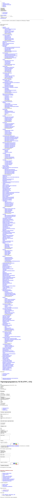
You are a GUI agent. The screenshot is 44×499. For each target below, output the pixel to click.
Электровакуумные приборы (8, 94)
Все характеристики (4, 405)
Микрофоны (7, 89)
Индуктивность (7, 84)
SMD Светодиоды (8, 201)
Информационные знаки (7, 273)
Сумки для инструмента (7, 348)
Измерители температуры (9, 329)
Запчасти (4, 27)
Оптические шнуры (8, 259)
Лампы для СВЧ (8, 32)
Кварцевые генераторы (9, 86)
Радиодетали (5, 45)
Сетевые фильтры (6, 166)
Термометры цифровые (9, 147)
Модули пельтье (5, 165)
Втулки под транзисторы (7, 266)
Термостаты (5, 176)
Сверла (4, 352)
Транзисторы (5, 66)
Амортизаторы (5, 264)
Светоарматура (5, 226)
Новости (4, 5)
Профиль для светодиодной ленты (9, 222)
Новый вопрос (3, 451)
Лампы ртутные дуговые (9, 212)
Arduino (4, 183)
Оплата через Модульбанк (7, 476)
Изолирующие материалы (7, 290)
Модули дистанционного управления (9, 185)
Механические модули (7, 190)
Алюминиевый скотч (6, 323)
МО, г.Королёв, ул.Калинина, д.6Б (9, 494)
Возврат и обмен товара (7, 473)
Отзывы (4, 408)
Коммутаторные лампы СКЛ (10, 208)
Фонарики (4, 229)
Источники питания (6, 231)
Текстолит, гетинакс (6, 316)
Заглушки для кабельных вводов (8, 270)
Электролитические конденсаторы (11, 53)
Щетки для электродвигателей (8, 43)
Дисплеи (4, 214)
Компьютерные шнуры (9, 258)
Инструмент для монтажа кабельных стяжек (13, 339)
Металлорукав (7, 311)
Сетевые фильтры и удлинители (8, 262)
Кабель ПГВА (7, 246)
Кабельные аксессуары (7, 308)
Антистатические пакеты (7, 361)
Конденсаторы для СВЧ (9, 31)
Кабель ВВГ (7, 245)
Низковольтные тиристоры (10, 75)
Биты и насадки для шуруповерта (9, 351)
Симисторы (7, 73)
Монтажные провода (8, 250)
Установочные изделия (7, 263)
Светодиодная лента (6, 227)
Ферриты (6, 151)
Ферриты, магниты (6, 149)
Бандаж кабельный (8, 309)
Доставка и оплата (6, 3)
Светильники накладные (7, 225)
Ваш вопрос (2, 456)
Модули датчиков (6, 191)
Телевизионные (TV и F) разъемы (11, 104)
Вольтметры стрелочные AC (10, 145)
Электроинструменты (7, 344)
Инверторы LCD (8, 36)
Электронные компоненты (7, 101)
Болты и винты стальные (9, 300)
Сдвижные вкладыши (9, 313)
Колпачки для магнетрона (9, 30)
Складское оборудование (7, 360)
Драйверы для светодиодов (8, 236)
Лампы (4, 207)
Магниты (6, 150)
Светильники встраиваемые (8, 224)
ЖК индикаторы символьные (10, 216)
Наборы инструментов (7, 347)
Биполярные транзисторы (9, 67)
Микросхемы (7, 80)
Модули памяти (5, 196)
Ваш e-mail (2, 454)
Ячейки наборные (6, 368)
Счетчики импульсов (8, 162)
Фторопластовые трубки (7, 318)
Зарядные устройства (6, 237)
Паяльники (7, 335)
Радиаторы (5, 284)
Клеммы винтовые (8, 118)
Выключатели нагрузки (7, 179)
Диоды (4, 59)
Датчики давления (8, 132)
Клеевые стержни (6, 321)
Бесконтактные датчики (9, 130)
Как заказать (5, 374)
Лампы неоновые (8, 211)
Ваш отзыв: (2, 435)
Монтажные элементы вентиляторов (11, 140)
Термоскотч (5, 322)
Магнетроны (7, 98)
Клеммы (4, 115)
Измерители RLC (8, 327)
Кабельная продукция (7, 241)
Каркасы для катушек (6, 276)
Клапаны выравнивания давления (9, 277)
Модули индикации (6, 195)
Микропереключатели (9, 111)
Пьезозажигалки (6, 358)
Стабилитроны (7, 63)
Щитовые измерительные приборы (9, 142)
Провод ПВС (7, 254)
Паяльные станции (8, 333)
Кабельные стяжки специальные (8, 320)
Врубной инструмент (9, 341)
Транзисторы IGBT (8, 69)
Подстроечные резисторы (9, 48)
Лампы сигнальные (6, 220)
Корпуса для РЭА (6, 279)
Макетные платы (6, 281)
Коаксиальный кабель (9, 247)
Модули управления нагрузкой (8, 197)
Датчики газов (7, 131)
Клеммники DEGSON (9, 124)
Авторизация (5, 12)
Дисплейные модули (6, 189)
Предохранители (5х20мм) (9, 172)
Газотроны (7, 95)
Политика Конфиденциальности (8, 478)
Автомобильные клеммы (9, 116)
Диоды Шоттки (7, 61)
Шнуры (4, 256)
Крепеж (4, 297)
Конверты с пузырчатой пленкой (9, 362)
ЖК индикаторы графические (10, 215)
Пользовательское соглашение (8, 479)
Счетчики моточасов (8, 163)
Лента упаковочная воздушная (8, 364)
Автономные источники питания (9, 232)
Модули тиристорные (9, 77)
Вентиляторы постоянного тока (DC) (11, 137)
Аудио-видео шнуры (8, 257)
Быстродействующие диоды (10, 64)
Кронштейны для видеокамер (8, 280)
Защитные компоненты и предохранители (10, 167)
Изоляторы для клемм (9, 117)
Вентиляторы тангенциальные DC (11, 138)
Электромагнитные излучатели (10, 90)
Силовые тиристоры (8, 76)
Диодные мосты (8, 62)
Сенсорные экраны (8, 217)
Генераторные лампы (9, 96)
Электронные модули (6, 182)
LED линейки (7, 35)
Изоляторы (5, 272)
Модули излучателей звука (7, 194)
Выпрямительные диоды (9, 60)
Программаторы (6, 349)
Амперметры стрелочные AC (10, 143)
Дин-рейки (5, 269)
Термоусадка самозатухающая (10, 294)
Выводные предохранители (10, 169)
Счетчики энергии (8, 164)
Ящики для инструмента (7, 369)
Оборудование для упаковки (8, 365)
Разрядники (5, 180)
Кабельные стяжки (6, 317)
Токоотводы (5, 288)
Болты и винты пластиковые (10, 299)
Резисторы (4, 46)
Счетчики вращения (8, 160)
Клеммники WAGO (8, 125)
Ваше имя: (2, 433)
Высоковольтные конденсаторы (10, 57)
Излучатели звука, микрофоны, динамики (10, 87)
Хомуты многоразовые (7, 319)
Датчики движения (8, 133)
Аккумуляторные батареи (7, 233)
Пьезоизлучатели (8, 91)
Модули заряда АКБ (6, 186)
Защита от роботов (3, 442)
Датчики (4, 129)
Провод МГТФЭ (8, 252)
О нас (4, 2)
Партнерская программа (7, 480)
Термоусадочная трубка (9, 295)
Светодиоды (5, 200)
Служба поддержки (4, 482)
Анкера (6, 298)
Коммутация (5, 109)
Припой (6, 305)
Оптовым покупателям (7, 4)
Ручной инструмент (6, 337)
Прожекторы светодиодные (8, 221)
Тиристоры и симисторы (7, 72)
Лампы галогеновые (8, 209)
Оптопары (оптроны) (9, 81)
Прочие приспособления (7, 355)
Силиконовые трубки (9, 292)
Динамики (7, 88)
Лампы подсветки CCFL (9, 39)
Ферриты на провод (8, 152)
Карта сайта (5, 485)
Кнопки (6, 110)
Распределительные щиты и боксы (9, 285)
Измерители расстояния (9, 328)
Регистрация (5, 13)
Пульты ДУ (5, 42)
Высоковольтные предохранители (11, 170)
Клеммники (5, 122)
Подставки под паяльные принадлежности (12, 336)
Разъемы (4, 102)
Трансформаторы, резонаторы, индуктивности (11, 82)
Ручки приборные (6, 286)
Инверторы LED (8, 37)
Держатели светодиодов (9, 202)
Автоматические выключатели (8, 178)
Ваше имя (2, 452)
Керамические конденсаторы (10, 54)
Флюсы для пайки (8, 306)
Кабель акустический (9, 244)
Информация (2, 471)
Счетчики (4, 159)
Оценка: (1, 440)
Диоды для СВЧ (8, 29)
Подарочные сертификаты (7, 486)
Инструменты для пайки (7, 331)
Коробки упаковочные (7, 363)
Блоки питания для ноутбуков (8, 235)
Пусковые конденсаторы (9, 56)
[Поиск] (12, 16)
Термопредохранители (7, 175)
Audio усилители (6, 184)
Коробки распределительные (8, 278)
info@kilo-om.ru (3, 18)
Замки (4, 271)
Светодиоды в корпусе (9, 203)
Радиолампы (7, 99)
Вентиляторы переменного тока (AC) (11, 136)
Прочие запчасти (6, 44)
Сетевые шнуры (8, 260)
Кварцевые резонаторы (9, 85)
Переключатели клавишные (10, 112)
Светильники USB (6, 223)
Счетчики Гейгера (8, 161)
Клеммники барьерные (9, 127)
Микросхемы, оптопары (7, 79)
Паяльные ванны (8, 332)
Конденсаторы (5, 52)
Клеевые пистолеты (8, 345)
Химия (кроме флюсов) (7, 315)
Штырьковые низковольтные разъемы (12, 106)
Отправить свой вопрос (4, 465)
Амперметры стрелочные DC (10, 144)
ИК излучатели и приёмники (8, 93)
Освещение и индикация (7, 199)
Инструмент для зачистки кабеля (11, 338)
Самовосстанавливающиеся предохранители (11, 181)
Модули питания (6, 187)
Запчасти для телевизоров (7, 34)
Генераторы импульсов (7, 188)
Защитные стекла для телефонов (8, 41)
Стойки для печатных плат (7, 287)
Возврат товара (5, 484)
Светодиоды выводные (9, 204)
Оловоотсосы (7, 334)
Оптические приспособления (8, 350)
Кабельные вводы (6, 274)
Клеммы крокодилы (8, 119)
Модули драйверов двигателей (8, 193)
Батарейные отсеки (6, 265)
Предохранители (6, 168)
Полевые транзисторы (9, 68)
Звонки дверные (6, 357)
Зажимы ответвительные (9, 310)
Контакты (4, 6)
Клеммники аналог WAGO (10, 126)
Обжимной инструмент (9, 340)
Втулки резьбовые (8, 301)
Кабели (4, 242)
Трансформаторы (8, 83)
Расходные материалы (7, 289)
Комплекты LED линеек (9, 38)
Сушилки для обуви (6, 359)
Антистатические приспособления (9, 353)
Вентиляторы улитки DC (9, 139)
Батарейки (4, 234)
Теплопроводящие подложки (10, 293)
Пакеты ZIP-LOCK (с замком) (8, 366)
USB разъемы (7, 107)
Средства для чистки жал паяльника (11, 307)
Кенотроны (7, 97)
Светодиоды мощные (9, 205)
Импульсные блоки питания (8, 238)
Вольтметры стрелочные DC (10, 146)
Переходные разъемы (9, 105)
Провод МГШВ (7, 253)
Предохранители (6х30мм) (9, 173)
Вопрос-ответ (5, 409)
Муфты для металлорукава (9, 312)
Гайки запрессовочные (9, 302)
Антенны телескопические (10, 157)
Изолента (6, 291)
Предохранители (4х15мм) (9, 171)
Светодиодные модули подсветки (9, 228)
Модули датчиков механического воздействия (11, 192)
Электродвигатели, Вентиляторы (9, 135)
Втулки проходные (6, 267)
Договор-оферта (5, 474)
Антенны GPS (7, 154)
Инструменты (5, 324)
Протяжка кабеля (6, 354)
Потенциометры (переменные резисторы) (12, 47)
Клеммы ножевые (8, 120)
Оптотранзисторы (8, 70)
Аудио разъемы (7, 103)
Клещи (6, 342)
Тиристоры (7, 74)
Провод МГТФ (7, 251)
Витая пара (7, 243)
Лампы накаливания (8, 210)
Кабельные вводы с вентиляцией (9, 275)
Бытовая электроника (6, 356)
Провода (4, 249)
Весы (6, 326)
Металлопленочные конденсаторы (11, 55)
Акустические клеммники (9, 123)
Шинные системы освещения (8, 230)
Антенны (4, 153)
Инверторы (5, 239)
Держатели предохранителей (8, 268)
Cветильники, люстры (7, 218)
